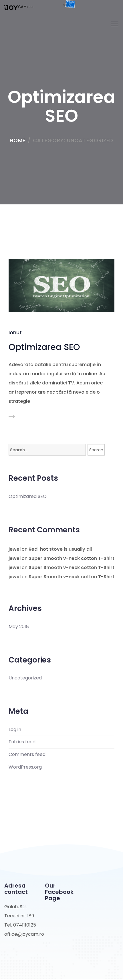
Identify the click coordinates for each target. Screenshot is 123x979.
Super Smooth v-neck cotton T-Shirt (71, 558)
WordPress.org (25, 767)
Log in (15, 729)
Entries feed (22, 742)
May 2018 (19, 627)
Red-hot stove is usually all (60, 549)
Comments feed (27, 754)
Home (17, 140)
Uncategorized (25, 678)
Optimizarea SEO (44, 347)
